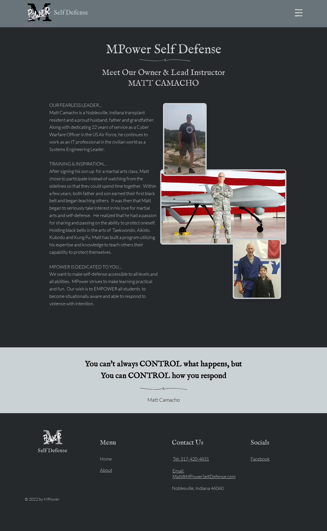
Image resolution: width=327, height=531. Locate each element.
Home (106, 459)
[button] (298, 12)
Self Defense (71, 13)
